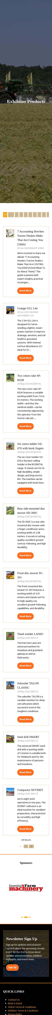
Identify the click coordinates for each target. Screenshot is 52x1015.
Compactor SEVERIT (30, 790)
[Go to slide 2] (22, 917)
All (5, 215)
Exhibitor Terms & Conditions (23, 1011)
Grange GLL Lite (27, 308)
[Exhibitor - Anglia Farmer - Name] (28, 891)
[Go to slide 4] (30, 917)
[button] (25, 291)
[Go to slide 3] (26, 917)
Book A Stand (15, 1003)
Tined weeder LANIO (30, 634)
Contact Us (14, 1000)
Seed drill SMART (28, 737)
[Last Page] (31, 846)
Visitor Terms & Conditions (22, 1007)
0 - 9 (11, 215)
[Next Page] (26, 846)
